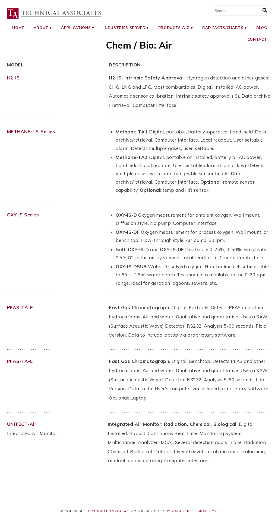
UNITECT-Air (22, 424)
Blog (261, 27)
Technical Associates (110, 511)
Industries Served (124, 27)
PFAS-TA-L (20, 361)
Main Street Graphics (194, 511)
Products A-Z (173, 27)
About (41, 27)
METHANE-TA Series (31, 131)
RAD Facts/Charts (223, 27)
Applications (76, 27)
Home (18, 27)
